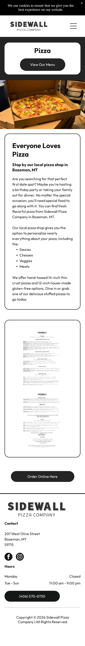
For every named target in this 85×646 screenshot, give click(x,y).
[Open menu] (73, 26)
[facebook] (8, 557)
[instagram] (20, 557)
